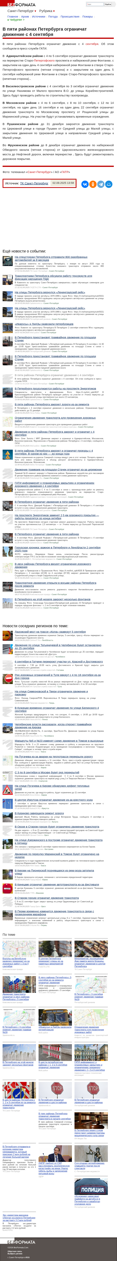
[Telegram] (101, 184)
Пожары (87, 16)
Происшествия (70, 16)
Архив (25, 16)
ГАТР (65, 172)
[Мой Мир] (108, 184)
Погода (53, 16)
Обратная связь (15, 1251)
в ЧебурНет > (16, 19)
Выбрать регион (15, 1254)
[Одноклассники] (93, 184)
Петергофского (44, 60)
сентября (92, 44)
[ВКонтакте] (85, 184)
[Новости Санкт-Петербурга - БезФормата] (18, 4)
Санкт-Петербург (39, 172)
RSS (28, 1257)
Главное (12, 16)
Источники (38, 16)
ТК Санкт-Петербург (34, 183)
